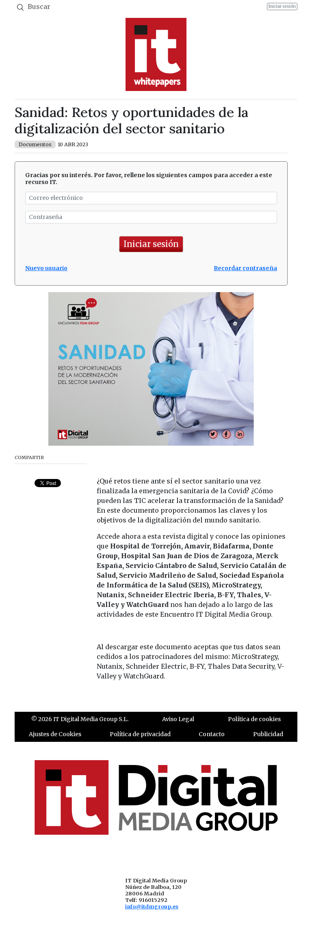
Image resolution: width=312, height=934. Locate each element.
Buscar (38, 6)
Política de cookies (254, 719)
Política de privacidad (140, 734)
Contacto (212, 734)
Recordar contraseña (245, 268)
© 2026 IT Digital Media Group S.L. (79, 719)
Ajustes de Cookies (55, 734)
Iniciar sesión (282, 6)
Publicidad (268, 734)
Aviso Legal (178, 719)
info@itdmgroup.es (151, 906)
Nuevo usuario (46, 268)
